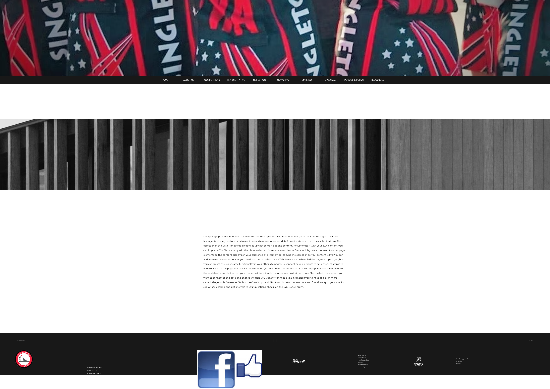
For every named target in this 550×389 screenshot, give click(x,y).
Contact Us (92, 370)
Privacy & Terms (94, 373)
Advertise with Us (94, 367)
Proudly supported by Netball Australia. (462, 361)
